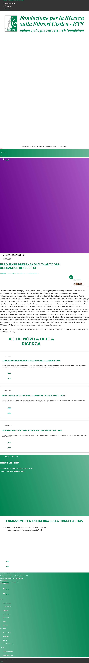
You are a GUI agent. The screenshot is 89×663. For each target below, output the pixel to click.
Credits (1, 661)
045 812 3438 (5, 582)
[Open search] (3, 152)
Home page (3, 273)
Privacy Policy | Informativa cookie (6, 659)
